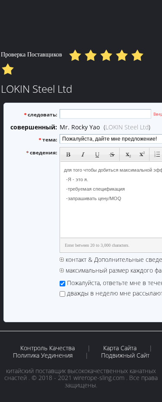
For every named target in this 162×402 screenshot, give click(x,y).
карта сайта (120, 348)
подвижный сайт (125, 355)
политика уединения (43, 355)
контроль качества (47, 348)
